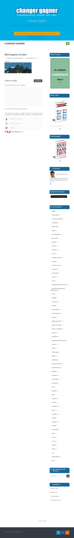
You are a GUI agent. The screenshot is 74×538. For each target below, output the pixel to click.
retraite (54, 402)
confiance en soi (56, 265)
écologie (54, 298)
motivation (55, 375)
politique (54, 391)
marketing (54, 360)
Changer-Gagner (37, 20)
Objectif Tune (54, 492)
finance (54, 317)
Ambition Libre (54, 488)
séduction (54, 422)
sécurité (54, 418)
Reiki (53, 394)
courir (53, 281)
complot (54, 261)
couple (54, 277)
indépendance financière (59, 340)
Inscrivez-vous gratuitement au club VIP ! (37, 33)
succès (54, 437)
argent (53, 230)
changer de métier (57, 257)
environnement (56, 313)
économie (54, 302)
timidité (54, 445)
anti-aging (54, 222)
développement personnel (59, 284)
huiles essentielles (57, 329)
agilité (53, 211)
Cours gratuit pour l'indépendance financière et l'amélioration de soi (37, 25)
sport (53, 433)
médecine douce (56, 367)
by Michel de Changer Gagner (14, 58)
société (54, 425)
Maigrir (54, 356)
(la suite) (52, 181)
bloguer (54, 242)
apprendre (55, 226)
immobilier (54, 336)
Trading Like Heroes (56, 500)
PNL (53, 387)
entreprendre (55, 309)
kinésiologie (55, 352)
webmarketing (56, 456)
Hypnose (54, 333)
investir (54, 344)
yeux (53, 460)
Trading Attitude (55, 496)
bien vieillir (55, 238)
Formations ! (37, 37)
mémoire (54, 371)
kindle (53, 348)
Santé (53, 410)
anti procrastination (57, 219)
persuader (55, 383)
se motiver (55, 414)
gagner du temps (56, 321)
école (53, 294)
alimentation (55, 215)
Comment (38, 81)
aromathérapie (56, 234)
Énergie (54, 305)
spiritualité (55, 429)
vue (53, 453)
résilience (54, 398)
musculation (55, 379)
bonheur (54, 246)
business (54, 250)
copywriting (55, 273)
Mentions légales (42, 521)
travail (53, 449)
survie (53, 441)
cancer (54, 253)
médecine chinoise (57, 363)
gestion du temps (56, 325)
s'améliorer (55, 406)
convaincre (55, 269)
